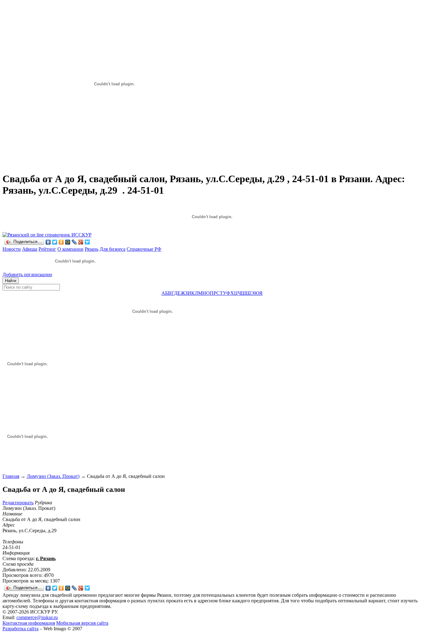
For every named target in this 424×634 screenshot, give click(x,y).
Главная (10, 476)
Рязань (91, 249)
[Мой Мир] (68, 242)
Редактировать (18, 502)
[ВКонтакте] (48, 242)
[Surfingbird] (87, 242)
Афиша (29, 249)
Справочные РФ (144, 249)
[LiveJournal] (74, 242)
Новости (11, 249)
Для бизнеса (112, 249)
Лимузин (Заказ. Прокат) (53, 476)
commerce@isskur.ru (37, 617)
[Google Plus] (81, 242)
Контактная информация (28, 623)
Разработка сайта (20, 628)
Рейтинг (47, 249)
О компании (70, 249)
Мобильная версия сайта (82, 623)
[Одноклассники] (61, 242)
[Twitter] (55, 242)
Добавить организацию (27, 274)
